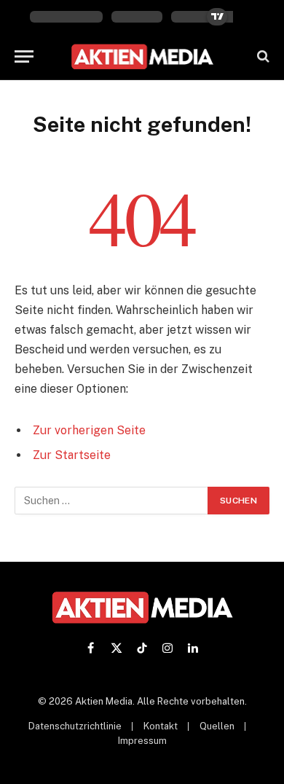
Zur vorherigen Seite (89, 430)
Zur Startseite (72, 455)
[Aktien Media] (142, 56)
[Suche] (261, 56)
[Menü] (24, 56)
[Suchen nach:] (112, 500)
